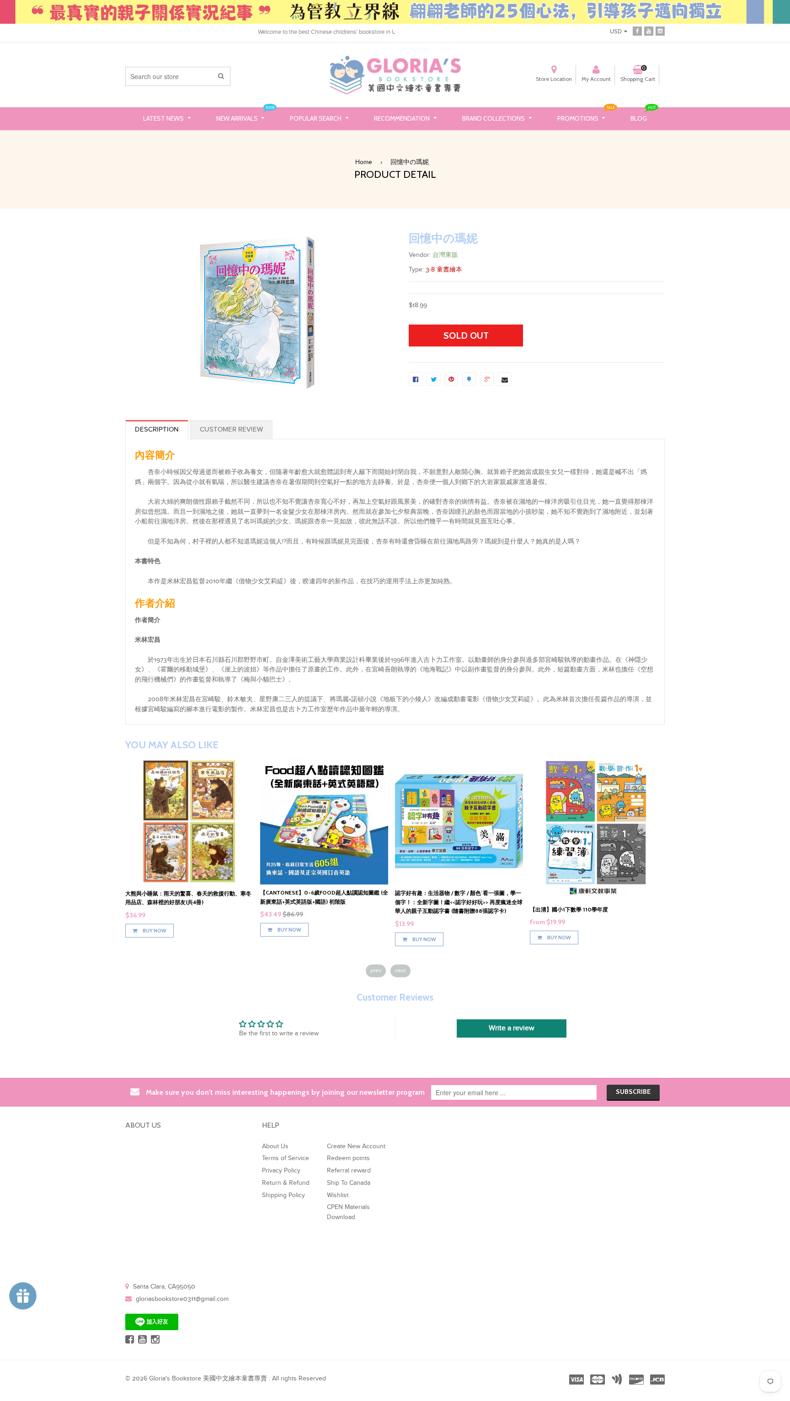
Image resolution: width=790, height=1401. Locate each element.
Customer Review (231, 429)
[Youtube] (648, 30)
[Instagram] (660, 30)
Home (363, 162)
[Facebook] (637, 30)
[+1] (487, 379)
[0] (415, 379)
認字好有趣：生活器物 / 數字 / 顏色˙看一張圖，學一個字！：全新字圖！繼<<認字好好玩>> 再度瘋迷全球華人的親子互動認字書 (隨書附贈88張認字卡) (459, 902)
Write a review (511, 1028)
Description (157, 429)
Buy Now (154, 930)
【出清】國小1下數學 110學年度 (569, 909)
